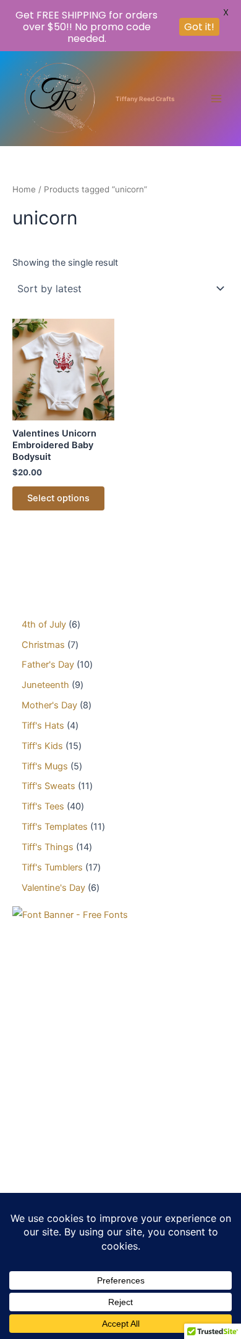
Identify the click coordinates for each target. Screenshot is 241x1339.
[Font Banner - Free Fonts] (70, 914)
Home (24, 189)
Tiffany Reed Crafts (145, 98)
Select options (58, 498)
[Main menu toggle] (216, 98)
